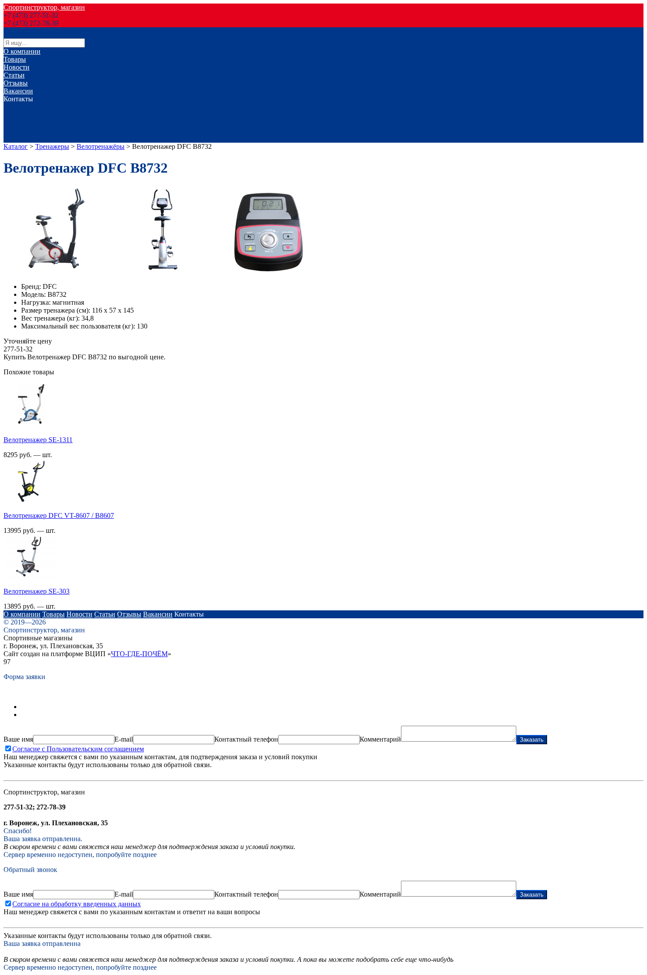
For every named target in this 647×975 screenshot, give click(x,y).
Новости (16, 67)
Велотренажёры (101, 146)
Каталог (16, 146)
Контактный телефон (246, 739)
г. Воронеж (20, 107)
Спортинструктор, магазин (44, 7)
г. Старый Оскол (28, 130)
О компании (22, 51)
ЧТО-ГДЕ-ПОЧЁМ (139, 653)
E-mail (123, 739)
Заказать (532, 739)
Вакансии (18, 91)
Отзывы (16, 83)
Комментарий (380, 739)
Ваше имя (18, 739)
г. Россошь (19, 122)
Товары (15, 59)
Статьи (14, 75)
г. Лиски (16, 114)
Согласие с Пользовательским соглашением (78, 749)
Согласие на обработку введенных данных (76, 904)
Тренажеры (52, 146)
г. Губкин (17, 138)
